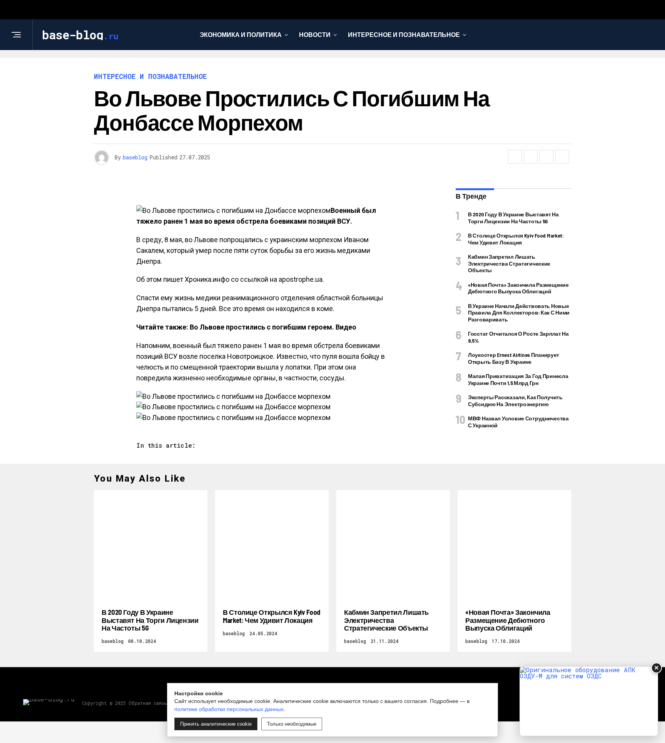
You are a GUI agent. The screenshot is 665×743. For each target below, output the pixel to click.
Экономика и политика (241, 34)
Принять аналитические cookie (216, 724)
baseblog (135, 157)
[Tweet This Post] (531, 157)
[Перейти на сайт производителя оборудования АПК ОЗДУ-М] (589, 701)
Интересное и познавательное (404, 34)
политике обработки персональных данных (229, 709)
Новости (315, 34)
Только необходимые (291, 724)
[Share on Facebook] (515, 157)
